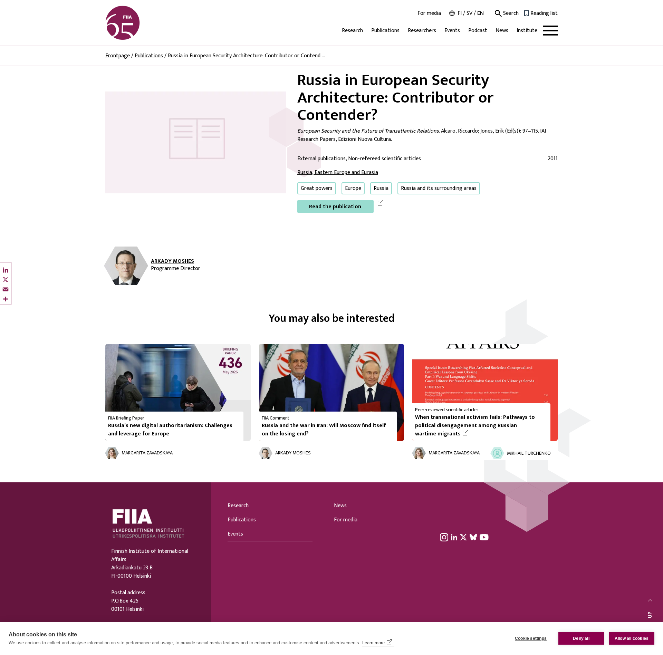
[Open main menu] (550, 30)
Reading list (544, 13)
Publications (385, 30)
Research (352, 30)
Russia (381, 188)
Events (452, 30)
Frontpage (117, 55)
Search (510, 13)
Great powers (317, 188)
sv (469, 13)
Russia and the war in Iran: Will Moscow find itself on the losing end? (324, 430)
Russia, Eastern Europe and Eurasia (337, 172)
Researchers (422, 30)
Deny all (581, 638)
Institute (527, 30)
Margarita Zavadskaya (147, 453)
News (502, 30)
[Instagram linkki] (444, 537)
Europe (353, 188)
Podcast (477, 30)
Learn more (373, 642)
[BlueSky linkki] (473, 537)
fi (460, 13)
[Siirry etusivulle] (138, 23)
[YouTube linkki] (484, 537)
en (480, 13)
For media (429, 13)
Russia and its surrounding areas (439, 188)
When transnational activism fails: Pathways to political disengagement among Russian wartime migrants (475, 425)
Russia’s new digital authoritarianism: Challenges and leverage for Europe (170, 430)
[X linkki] (463, 537)
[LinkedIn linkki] (454, 537)
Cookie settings (531, 638)
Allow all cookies (631, 638)
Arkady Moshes (172, 261)
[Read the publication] (195, 142)
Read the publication (335, 206)
